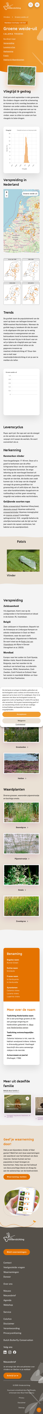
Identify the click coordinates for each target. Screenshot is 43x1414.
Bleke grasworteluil (11, 506)
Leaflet (25, 189)
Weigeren (21, 721)
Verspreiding (8, 43)
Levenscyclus (9, 47)
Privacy (21, 1398)
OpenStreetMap (31, 189)
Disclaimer (21, 1403)
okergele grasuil (10, 509)
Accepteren (21, 714)
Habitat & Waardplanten (13, 60)
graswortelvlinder (10, 512)
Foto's (5, 56)
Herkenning (8, 51)
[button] (6, 192)
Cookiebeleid (20, 724)
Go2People (31, 1390)
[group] (17, 1115)
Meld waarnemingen (16, 1252)
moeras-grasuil (12, 515)
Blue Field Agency (27, 1393)
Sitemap (21, 1408)
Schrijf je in (12, 1375)
